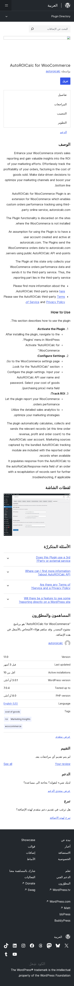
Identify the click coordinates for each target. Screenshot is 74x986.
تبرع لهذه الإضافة (60, 817)
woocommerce (13, 726)
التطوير (62, 122)
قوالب (31, 846)
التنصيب (62, 113)
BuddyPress (62, 920)
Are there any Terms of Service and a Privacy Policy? (50, 586)
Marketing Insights (20, 719)
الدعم (63, 132)
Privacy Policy (55, 302)
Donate (28, 883)
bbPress (64, 914)
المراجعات (60, 104)
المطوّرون (64, 883)
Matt (65, 908)
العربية (58, 937)
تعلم (67, 871)
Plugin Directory (60, 16)
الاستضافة (64, 852)
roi (6, 719)
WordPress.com (58, 901)
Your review (62, 764)
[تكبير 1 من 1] (65, 498)
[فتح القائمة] (5, 5)
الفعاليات (29, 877)
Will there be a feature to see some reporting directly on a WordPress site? (44, 600)
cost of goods (12, 711)
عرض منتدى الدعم (59, 791)
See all (8, 764)
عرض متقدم (63, 736)
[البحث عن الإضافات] (32, 28)
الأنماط (31, 859)
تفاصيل (62, 95)
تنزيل (65, 81)
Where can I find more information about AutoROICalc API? (47, 572)
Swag (29, 890)
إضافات (30, 852)
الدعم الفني (63, 877)
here (62, 291)
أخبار (67, 846)
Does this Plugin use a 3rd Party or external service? (53, 559)
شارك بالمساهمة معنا (22, 871)
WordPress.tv (59, 890)
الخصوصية (64, 859)
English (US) (11, 703)
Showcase (28, 840)
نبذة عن (65, 840)
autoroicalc (53, 71)
